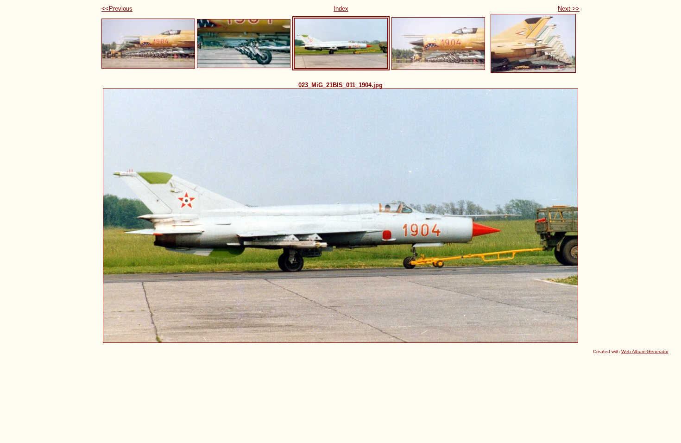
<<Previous (116, 8)
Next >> (569, 8)
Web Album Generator (644, 351)
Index (341, 8)
